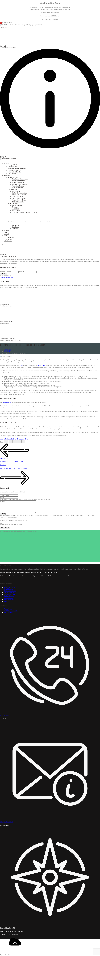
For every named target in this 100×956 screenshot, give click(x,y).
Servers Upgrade (17, 205)
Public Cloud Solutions (19, 198)
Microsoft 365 (16, 191)
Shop (5, 235)
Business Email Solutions (19, 184)
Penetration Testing (18, 186)
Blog (5, 232)
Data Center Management (20, 179)
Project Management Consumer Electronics (25, 212)
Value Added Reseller (14, 172)
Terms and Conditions (10, 611)
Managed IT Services (10, 587)
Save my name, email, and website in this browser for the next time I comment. (26, 499)
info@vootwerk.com (6, 321)
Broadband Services (10, 594)
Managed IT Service (14, 165)
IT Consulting (16, 209)
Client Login (8, 241)
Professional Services (14, 170)
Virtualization (16, 210)
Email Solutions (9, 599)
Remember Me (7, 276)
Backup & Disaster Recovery (17, 168)
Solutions (7, 175)
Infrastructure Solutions (19, 181)
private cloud (6, 402)
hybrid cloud (8, 439)
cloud (21, 365)
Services (6, 163)
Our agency (15, 225)
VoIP (5, 601)
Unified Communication (19, 193)
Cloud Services (12, 166)
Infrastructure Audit (18, 182)
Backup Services (9, 596)
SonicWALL (12, 237)
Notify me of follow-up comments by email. (15, 520)
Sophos (10, 239)
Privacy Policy (8, 612)
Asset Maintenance (17, 188)
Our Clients (15, 227)
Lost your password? (6, 277)
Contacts (6, 234)
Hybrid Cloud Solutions (19, 195)
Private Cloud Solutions (19, 200)
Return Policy (8, 609)
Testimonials (15, 228)
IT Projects (15, 207)
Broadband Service (18, 202)
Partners (6, 230)
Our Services (12, 174)
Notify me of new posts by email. (12, 524)
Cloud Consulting (17, 196)
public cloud (41, 365)
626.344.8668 (4, 304)
